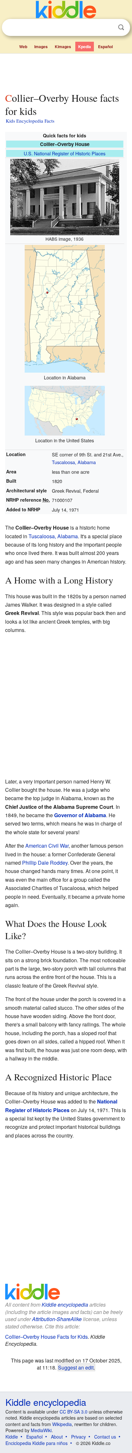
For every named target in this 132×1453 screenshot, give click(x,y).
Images (41, 46)
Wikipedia (62, 1424)
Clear (108, 27)
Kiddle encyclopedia (65, 1304)
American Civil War (47, 845)
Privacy (78, 1436)
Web (23, 46)
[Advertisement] (66, 71)
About (57, 1436)
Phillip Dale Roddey (45, 862)
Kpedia (84, 46)
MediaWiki (41, 1430)
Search (121, 27)
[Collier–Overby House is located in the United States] (65, 409)
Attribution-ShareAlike (57, 1319)
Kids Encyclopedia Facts (30, 120)
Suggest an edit (76, 1367)
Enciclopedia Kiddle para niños (36, 1443)
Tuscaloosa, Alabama (74, 462)
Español (105, 46)
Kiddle (11, 1436)
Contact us (105, 1436)
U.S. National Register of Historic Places (64, 153)
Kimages (63, 46)
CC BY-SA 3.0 (73, 1411)
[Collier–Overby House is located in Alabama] (65, 307)
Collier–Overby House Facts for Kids (46, 1336)
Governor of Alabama (80, 815)
